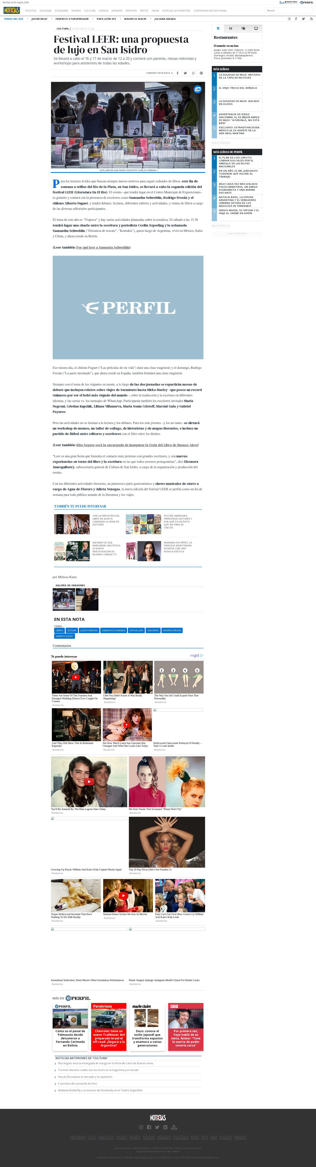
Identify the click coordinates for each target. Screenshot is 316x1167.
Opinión (116, 10)
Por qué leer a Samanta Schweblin (102, 247)
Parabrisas (164, 1138)
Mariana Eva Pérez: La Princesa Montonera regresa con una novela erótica (178, 547)
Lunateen (225, 1138)
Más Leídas (221, 69)
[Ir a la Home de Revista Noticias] (12, 10)
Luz (205, 1138)
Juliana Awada (165, 18)
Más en (58, 998)
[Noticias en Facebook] (296, 19)
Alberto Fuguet (64, 636)
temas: (58, 626)
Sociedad (46, 10)
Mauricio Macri (135, 18)
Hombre (135, 1138)
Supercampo (180, 1138)
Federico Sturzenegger (72, 18)
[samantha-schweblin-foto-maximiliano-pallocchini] (87, 599)
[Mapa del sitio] (174, 1127)
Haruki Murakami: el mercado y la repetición (85, 1077)
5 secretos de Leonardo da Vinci (77, 1083)
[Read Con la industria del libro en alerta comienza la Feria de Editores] (72, 516)
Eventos (131, 10)
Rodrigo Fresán (172, 630)
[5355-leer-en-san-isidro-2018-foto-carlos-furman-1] (64, 599)
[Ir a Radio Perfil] (288, 2)
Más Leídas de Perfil (228, 152)
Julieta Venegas (89, 630)
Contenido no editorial (210, 10)
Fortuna (122, 1138)
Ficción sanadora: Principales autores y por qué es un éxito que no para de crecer (178, 521)
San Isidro (153, 630)
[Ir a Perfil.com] (306, 2)
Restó (144, 10)
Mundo (76, 10)
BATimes (240, 1138)
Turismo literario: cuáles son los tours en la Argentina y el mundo (98, 1070)
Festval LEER (136, 630)
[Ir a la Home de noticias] (158, 1117)
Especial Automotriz (176, 10)
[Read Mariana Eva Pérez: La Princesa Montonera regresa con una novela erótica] (144, 543)
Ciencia (103, 10)
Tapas (155, 10)
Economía (61, 10)
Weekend (149, 1138)
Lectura (71, 630)
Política (30, 10)
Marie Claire (106, 1138)
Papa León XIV (107, 18)
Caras (92, 1138)
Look (195, 1138)
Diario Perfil (77, 1138)
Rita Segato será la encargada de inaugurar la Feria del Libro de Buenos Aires (136, 444)
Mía (214, 1138)
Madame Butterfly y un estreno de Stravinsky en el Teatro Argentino (100, 1090)
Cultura (89, 10)
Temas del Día (14, 18)
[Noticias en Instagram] (289, 19)
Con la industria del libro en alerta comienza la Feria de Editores (106, 520)
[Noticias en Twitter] (303, 19)
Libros (59, 630)
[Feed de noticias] (312, 19)
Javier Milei (39, 18)
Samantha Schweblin (113, 630)
